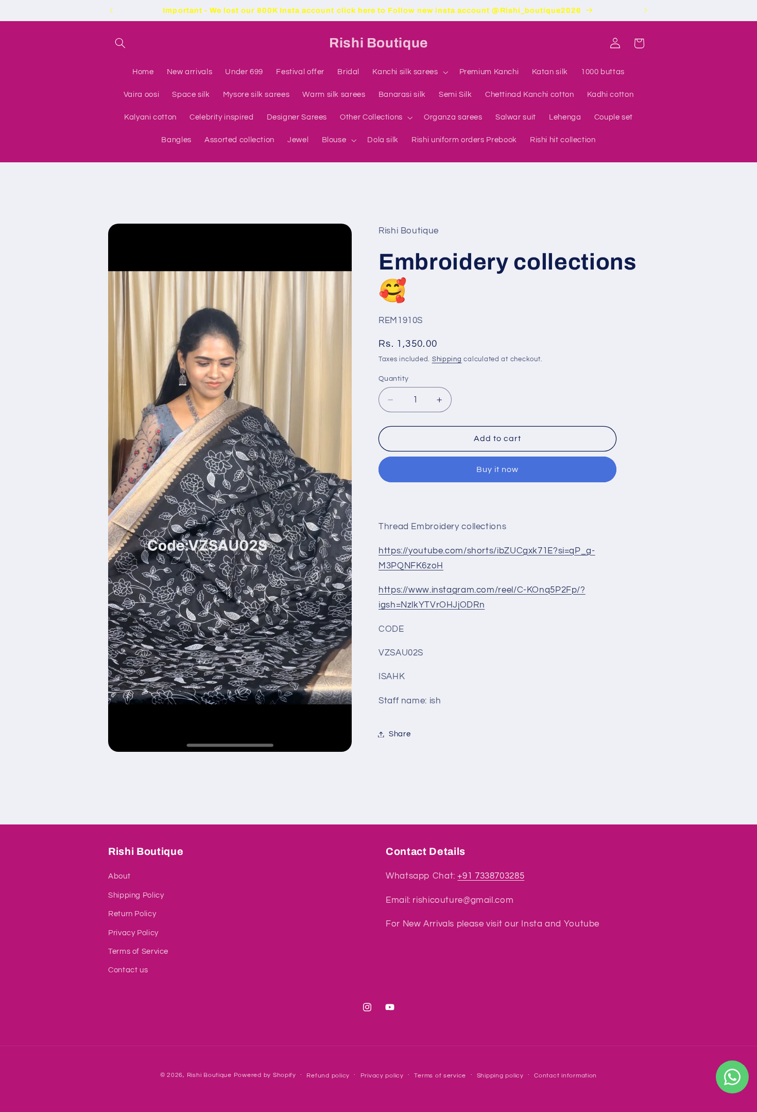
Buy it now (497, 469)
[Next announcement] (645, 10)
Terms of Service (138, 951)
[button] (120, 43)
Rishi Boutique (209, 1075)
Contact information (565, 1076)
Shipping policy (500, 1076)
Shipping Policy (136, 895)
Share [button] (399, 734)
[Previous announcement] (111, 10)
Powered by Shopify (265, 1075)
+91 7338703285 (490, 876)
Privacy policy (382, 1076)
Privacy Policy (133, 933)
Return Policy (132, 914)
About (119, 877)
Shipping (447, 359)
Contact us (128, 970)
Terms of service (440, 1076)
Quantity (393, 378)
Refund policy (328, 1076)
